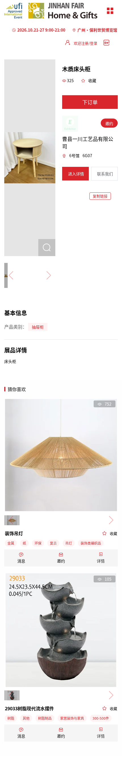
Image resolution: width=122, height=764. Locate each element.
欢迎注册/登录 (85, 43)
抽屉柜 (38, 327)
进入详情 (76, 174)
